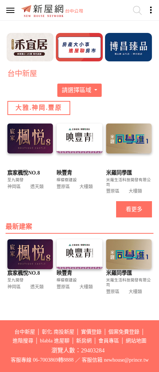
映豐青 (64, 173)
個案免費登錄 (123, 332)
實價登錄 (91, 332)
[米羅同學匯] (129, 139)
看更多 (134, 209)
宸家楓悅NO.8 (23, 173)
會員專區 (108, 341)
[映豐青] (79, 139)
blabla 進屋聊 (55, 341)
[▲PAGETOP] (140, 329)
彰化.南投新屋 (58, 332)
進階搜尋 (23, 341)
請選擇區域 (77, 90)
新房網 (84, 341)
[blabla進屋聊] (79, 46)
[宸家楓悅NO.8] (30, 139)
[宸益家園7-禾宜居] (30, 46)
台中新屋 (24, 332)
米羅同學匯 (119, 173)
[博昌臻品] (128, 46)
